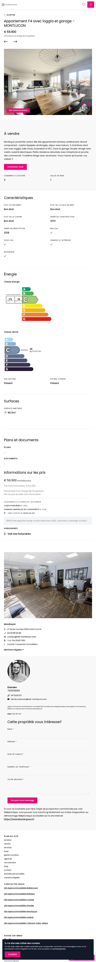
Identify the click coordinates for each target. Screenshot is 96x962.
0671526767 (16, 695)
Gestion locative (11, 855)
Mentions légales (12, 877)
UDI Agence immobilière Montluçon (20, 911)
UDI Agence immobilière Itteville (19, 905)
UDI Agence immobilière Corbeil (19, 899)
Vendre (7, 843)
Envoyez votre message (22, 800)
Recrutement (10, 862)
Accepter (12, 954)
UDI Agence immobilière (15, 923)
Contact (7, 870)
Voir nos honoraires (19, 533)
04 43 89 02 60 (14, 633)
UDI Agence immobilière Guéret (18, 917)
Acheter (10, 15)
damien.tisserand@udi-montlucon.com (28, 699)
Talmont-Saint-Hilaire (37, 923)
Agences (8, 858)
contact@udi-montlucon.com (21, 636)
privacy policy (59, 949)
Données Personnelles (14, 873)
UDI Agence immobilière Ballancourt (21, 888)
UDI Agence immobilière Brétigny (19, 894)
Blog (6, 866)
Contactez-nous (15, 166)
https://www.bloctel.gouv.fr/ (19, 819)
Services (8, 847)
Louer (6, 851)
